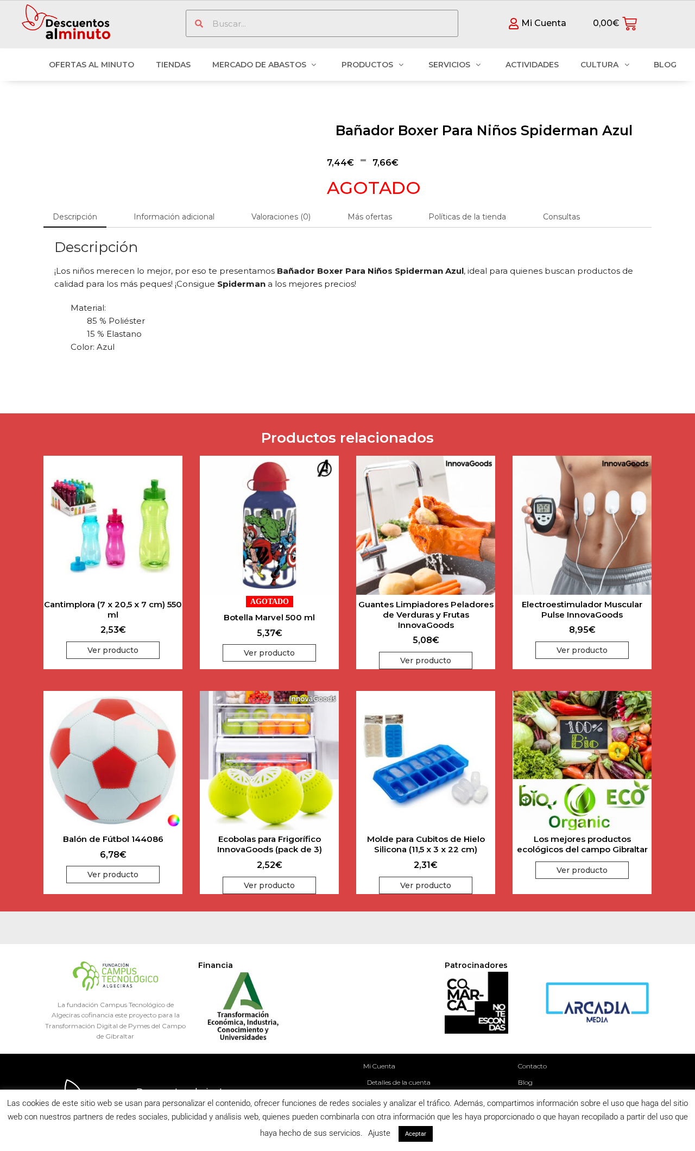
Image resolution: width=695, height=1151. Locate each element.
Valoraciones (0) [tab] (281, 217)
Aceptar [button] (415, 1133)
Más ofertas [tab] (370, 217)
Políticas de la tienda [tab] (467, 217)
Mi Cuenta (379, 1066)
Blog (525, 1082)
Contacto (532, 1066)
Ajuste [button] (379, 1133)
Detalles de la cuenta (399, 1082)
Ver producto (112, 650)
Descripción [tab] (75, 217)
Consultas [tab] (561, 217)
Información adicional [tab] (174, 217)
